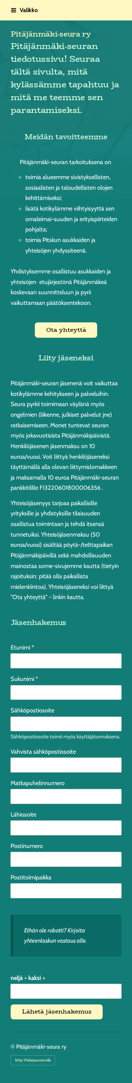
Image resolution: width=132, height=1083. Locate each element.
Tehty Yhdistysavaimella (33, 1060)
